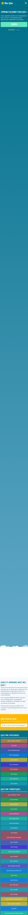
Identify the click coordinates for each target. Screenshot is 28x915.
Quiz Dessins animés (14, 866)
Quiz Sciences (14, 778)
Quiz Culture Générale (14, 741)
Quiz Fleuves (14, 880)
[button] (14, 30)
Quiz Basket (14, 828)
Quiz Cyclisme (14, 861)
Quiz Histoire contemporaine (14, 899)
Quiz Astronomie (14, 818)
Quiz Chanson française (14, 837)
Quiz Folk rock (14, 885)
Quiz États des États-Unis (14, 870)
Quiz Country (14, 856)
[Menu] (26, 3)
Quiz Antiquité (14, 804)
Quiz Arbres (14, 809)
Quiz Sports (14, 783)
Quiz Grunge (14, 894)
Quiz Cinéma (14, 842)
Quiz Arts (14, 745)
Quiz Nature (14, 774)
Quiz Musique (14, 769)
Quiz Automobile (14, 823)
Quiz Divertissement (14, 750)
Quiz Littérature (14, 764)
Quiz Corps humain (14, 851)
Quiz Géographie (14, 755)
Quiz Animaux (14, 799)
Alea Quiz (9, 3)
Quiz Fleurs (14, 875)
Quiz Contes (14, 847)
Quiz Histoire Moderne (14, 904)
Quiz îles (14, 908)
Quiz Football (14, 889)
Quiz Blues (14, 832)
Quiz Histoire (14, 760)
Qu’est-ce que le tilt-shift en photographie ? (14, 725)
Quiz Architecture (14, 813)
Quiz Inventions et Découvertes (14, 913)
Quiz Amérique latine (14, 795)
